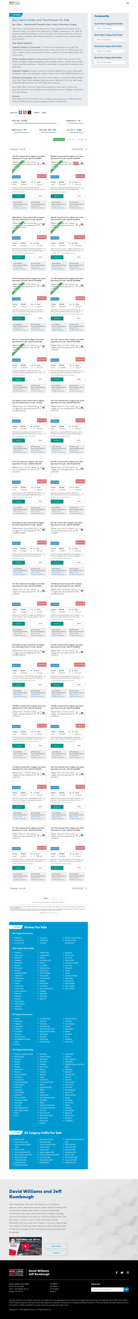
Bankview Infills (70, 1149)
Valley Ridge (69, 978)
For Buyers (53, 1284)
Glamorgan (43, 1059)
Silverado (68, 1077)
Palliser (42, 1102)
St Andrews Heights (71, 963)
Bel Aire (17, 1064)
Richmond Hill (44, 1113)
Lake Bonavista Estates (47, 1031)
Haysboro (43, 1064)
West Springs (69, 1110)
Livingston (43, 943)
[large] (117, 1272)
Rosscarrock (44, 1120)
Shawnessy (68, 1069)
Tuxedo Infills (44, 1149)
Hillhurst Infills (44, 1147)
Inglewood (43, 1024)
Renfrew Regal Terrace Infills (49, 1154)
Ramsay (67, 1031)
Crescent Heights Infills (48, 1144)
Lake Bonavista (45, 1026)
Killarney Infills (19, 1149)
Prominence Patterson (47, 1108)
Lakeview (43, 1074)
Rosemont (43, 993)
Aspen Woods (19, 1056)
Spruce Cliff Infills (71, 1160)
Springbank (68, 1087)
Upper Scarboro (70, 1059)
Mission (42, 1092)
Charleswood (19, 978)
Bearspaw (18, 960)
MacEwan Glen (45, 968)
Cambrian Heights (21, 973)
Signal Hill (68, 1072)
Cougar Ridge (19, 1092)
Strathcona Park (70, 1095)
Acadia (17, 1018)
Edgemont (18, 996)
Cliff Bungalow (19, 1085)
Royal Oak (43, 996)
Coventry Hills (19, 943)
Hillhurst (42, 958)
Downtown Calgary (21, 1100)
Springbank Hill (70, 1090)
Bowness (18, 965)
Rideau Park (44, 1118)
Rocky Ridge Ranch (46, 988)
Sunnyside (68, 965)
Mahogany (43, 1036)
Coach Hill (18, 1087)
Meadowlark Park (45, 1087)
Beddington (19, 963)
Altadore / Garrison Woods (24, 1054)
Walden (67, 1105)
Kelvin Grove (44, 1067)
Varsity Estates (70, 983)
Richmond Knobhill (46, 1115)
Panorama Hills (45, 978)
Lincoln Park (44, 1079)
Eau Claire (18, 1105)
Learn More (56, 1246)
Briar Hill (17, 970)
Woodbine (68, 1118)
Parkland (68, 1026)
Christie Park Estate (21, 1082)
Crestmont (18, 1095)
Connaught (18, 1090)
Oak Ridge (43, 1100)
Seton (67, 1036)
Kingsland (43, 1072)
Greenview (43, 938)
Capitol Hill (18, 975)
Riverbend (68, 1034)
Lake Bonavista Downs (47, 1029)
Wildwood (68, 1113)
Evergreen (43, 1054)
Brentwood (18, 968)
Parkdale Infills (44, 1162)
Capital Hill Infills (70, 1147)
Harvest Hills (44, 940)
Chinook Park (19, 1079)
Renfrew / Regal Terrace (73, 938)
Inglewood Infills (70, 1152)
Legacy (42, 1077)
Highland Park (44, 955)
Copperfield (19, 1026)
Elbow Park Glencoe (21, 1108)
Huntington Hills (45, 960)
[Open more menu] (127, 3)
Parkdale (42, 981)
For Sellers (53, 1286)
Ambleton (18, 952)
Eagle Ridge (19, 1102)
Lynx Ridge (43, 965)
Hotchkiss (43, 1021)
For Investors (54, 1289)
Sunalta (67, 1097)
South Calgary (69, 1082)
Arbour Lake (19, 955)
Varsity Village (69, 986)
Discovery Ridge (20, 1097)
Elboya (17, 1113)
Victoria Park (69, 1102)
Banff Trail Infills (70, 1144)
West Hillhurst (69, 988)
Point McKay (44, 983)
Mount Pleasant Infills (47, 1152)
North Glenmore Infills (22, 1152)
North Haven (44, 975)
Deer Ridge (18, 1031)
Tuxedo (67, 973)
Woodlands (69, 1120)
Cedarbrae (18, 1077)
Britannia (17, 1072)
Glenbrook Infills (20, 1162)
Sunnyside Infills (45, 1157)
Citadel (17, 983)
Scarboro (68, 1056)
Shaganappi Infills (20, 1160)
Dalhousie (18, 993)
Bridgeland (18, 938)
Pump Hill (43, 1110)
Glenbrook (43, 1061)
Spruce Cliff (69, 1092)
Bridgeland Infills (45, 1142)
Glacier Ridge (19, 1001)
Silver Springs (69, 960)
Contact (56, 1253)
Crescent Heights (21, 991)
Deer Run (18, 1034)
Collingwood (19, 986)
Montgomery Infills (46, 1160)
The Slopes (68, 1100)
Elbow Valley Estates (21, 1110)
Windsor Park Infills (21, 1165)
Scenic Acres (69, 955)
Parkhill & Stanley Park (47, 1105)
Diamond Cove (20, 1036)
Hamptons (18, 1006)
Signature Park (70, 1074)
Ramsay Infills (69, 1154)
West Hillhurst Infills (46, 1139)
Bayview (17, 1061)
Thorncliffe (68, 968)
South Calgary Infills (21, 1142)
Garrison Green (45, 1056)
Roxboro (43, 1123)
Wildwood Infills (70, 1162)
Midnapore (68, 1021)
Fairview (17, 1044)
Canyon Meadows (21, 1074)
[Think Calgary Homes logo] (14, 3)
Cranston (18, 1029)
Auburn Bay (18, 1021)
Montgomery (44, 970)
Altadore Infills (19, 1139)
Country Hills (19, 940)
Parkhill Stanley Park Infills (23, 1154)
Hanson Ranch (20, 1004)
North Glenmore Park (47, 1097)
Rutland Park (69, 1054)
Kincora (42, 963)
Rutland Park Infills (21, 1157)
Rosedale (43, 991)
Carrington (18, 981)
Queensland (69, 1029)
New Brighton (69, 1024)
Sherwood (68, 958)
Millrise (42, 1090)
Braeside (17, 1067)
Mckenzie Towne (71, 1018)
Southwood (69, 1085)
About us (53, 1291)
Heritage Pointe (45, 1018)
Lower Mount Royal (46, 1082)
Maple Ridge (44, 1039)
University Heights (71, 975)
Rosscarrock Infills (71, 1157)
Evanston (18, 999)
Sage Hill (43, 999)
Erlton (17, 1115)
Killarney (42, 1069)
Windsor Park (69, 1115)
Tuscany (67, 970)
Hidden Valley (44, 952)
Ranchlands (43, 986)
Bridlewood (18, 1069)
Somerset (68, 1079)
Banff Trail (18, 958)
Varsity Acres (69, 981)
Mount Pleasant (45, 973)
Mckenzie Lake (45, 1042)
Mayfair (42, 1085)
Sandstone (68, 952)
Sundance (68, 1039)
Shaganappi (69, 1061)
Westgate (68, 1108)
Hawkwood (18, 1009)
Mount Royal (44, 1095)
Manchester (44, 1034)
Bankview (18, 1059)
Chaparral (18, 1024)
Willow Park (69, 1042)
